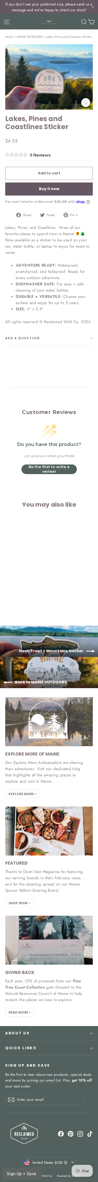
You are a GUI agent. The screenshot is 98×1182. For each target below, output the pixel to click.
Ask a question (22, 338)
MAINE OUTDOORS (30, 37)
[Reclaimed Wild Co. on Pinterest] (70, 1133)
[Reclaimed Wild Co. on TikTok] (90, 1133)
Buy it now (49, 188)
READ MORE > (20, 1012)
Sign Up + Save (21, 1173)
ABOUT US (17, 1033)
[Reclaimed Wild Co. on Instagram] (80, 1133)
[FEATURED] (49, 831)
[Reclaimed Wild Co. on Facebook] (61, 1133)
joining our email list (44, 1080)
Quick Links (21, 1048)
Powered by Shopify (68, 1176)
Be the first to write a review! (49, 469)
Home (9, 37)
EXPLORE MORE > (22, 794)
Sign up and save (27, 1065)
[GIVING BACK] (49, 940)
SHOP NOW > (19, 903)
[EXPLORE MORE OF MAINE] (49, 721)
